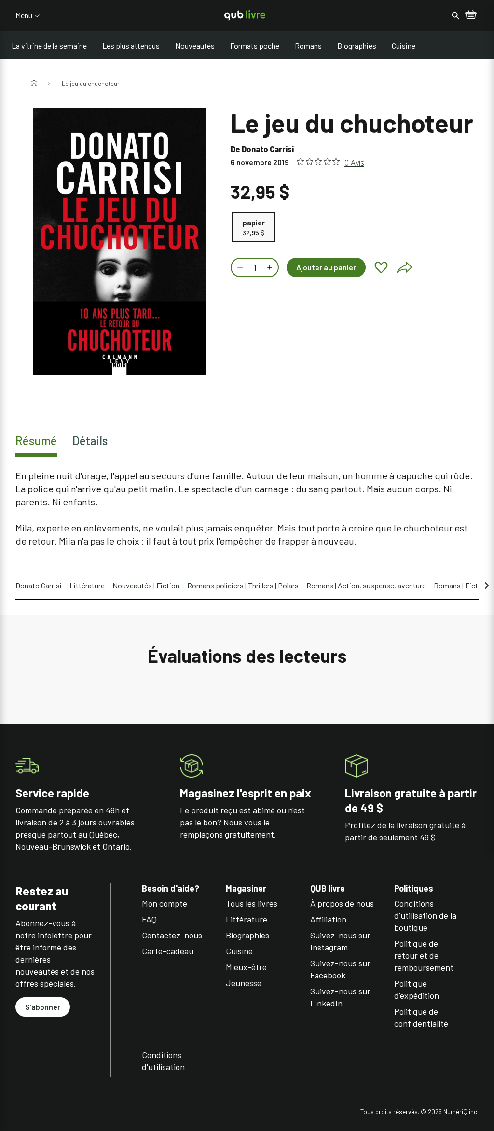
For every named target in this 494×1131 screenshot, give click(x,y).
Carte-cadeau (167, 951)
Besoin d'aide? (170, 888)
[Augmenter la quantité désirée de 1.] (270, 267)
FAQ (149, 919)
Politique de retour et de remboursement (423, 955)
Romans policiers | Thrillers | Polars (243, 585)
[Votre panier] (471, 15)
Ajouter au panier (326, 267)
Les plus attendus (131, 45)
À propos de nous (342, 903)
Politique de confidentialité (421, 1017)
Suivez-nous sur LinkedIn (340, 997)
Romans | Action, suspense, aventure (366, 585)
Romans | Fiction (461, 585)
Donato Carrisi (268, 149)
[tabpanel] (247, 508)
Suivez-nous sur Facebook (340, 969)
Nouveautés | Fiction (145, 585)
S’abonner (42, 1006)
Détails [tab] (90, 440)
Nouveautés (195, 45)
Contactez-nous (172, 935)
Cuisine (403, 45)
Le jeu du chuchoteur (91, 83)
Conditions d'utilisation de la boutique (425, 915)
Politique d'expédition (416, 989)
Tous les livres (251, 903)
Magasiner (246, 888)
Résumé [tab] (36, 440)
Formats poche (254, 45)
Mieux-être (246, 967)
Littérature (87, 585)
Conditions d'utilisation (163, 1060)
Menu (23, 15)
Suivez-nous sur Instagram (340, 941)
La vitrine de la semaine (49, 45)
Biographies (356, 45)
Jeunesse (243, 982)
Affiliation (328, 919)
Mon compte (164, 903)
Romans (308, 45)
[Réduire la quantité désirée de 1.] (239, 267)
